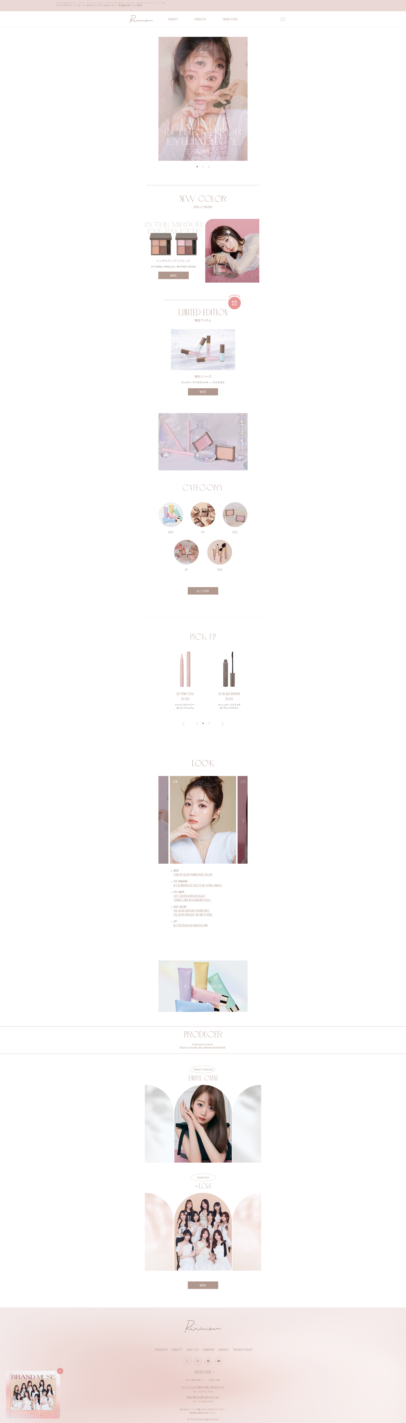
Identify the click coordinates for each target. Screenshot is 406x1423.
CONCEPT (173, 19)
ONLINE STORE (230, 19)
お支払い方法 (214, 1380)
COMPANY (209, 1350)
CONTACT (223, 1350)
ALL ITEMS (203, 591)
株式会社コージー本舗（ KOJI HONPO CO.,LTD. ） (203, 1409)
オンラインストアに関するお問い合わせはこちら (203, 1387)
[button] (197, 166)
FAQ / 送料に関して (194, 1380)
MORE (173, 275)
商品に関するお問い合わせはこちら (203, 1397)
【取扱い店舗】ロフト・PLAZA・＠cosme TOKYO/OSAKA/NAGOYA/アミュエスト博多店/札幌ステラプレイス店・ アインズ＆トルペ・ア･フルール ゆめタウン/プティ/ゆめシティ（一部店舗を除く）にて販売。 (111, 6)
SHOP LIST (193, 1350)
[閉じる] (60, 1371)
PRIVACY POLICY (243, 1350)
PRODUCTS (200, 19)
